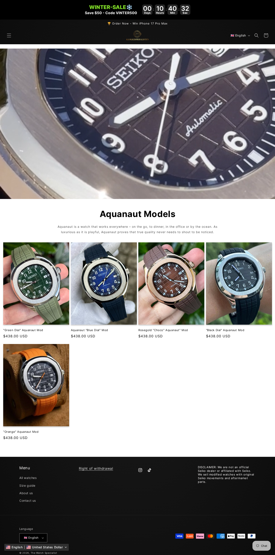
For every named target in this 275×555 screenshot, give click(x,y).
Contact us (27, 500)
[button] (9, 35)
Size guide (27, 485)
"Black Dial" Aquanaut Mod (225, 330)
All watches (28, 478)
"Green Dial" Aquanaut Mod (23, 330)
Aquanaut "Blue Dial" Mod (89, 330)
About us (26, 493)
